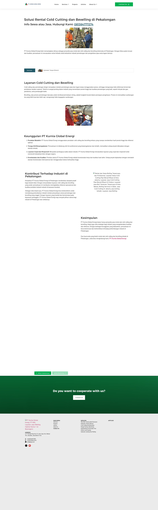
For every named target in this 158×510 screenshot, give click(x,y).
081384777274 (83, 24)
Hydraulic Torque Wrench (51, 70)
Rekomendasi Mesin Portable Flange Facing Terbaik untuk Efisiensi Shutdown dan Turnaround (120, 466)
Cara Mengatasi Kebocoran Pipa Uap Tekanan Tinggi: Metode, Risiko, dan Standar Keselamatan (120, 442)
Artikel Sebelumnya (43, 373)
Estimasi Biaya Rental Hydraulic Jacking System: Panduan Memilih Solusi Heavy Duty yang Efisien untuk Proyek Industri (120, 498)
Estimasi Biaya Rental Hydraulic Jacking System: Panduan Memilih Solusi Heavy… (48, 365)
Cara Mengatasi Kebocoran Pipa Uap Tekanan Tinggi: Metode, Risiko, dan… (50, 259)
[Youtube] (30, 445)
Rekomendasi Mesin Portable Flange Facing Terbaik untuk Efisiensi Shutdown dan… (49, 305)
